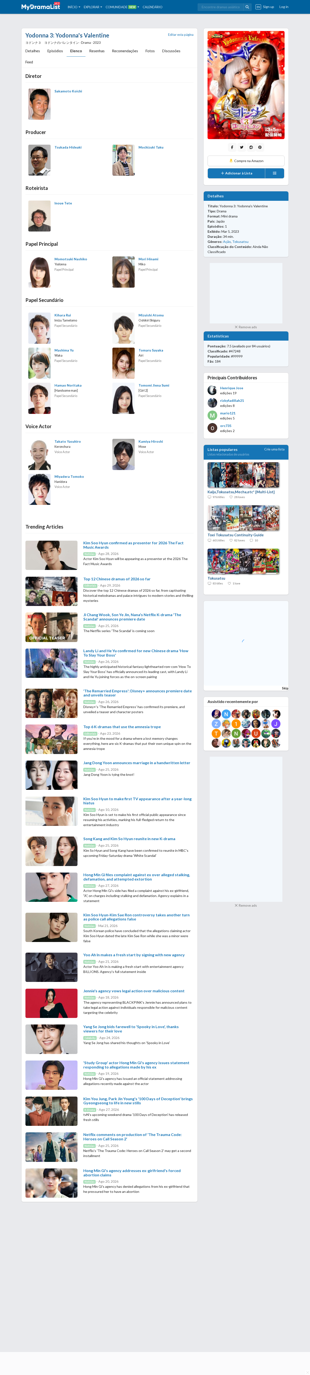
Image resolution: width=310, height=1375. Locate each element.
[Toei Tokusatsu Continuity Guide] (241, 518)
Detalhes (32, 51)
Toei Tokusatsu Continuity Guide (236, 535)
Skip (285, 688)
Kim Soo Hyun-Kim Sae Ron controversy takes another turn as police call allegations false (136, 916)
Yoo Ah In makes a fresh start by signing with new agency (134, 954)
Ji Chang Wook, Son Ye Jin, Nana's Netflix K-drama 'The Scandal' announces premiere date (132, 616)
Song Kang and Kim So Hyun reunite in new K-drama (129, 838)
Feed (29, 62)
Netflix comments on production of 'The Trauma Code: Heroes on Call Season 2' (132, 1136)
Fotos (150, 51)
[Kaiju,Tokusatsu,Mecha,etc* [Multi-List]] (241, 475)
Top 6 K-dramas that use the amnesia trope (122, 726)
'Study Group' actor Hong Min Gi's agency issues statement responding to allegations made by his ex (136, 1064)
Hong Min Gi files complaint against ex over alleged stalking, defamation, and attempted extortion (136, 876)
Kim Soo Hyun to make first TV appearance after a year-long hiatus (137, 800)
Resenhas (97, 51)
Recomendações (125, 51)
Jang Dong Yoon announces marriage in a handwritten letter (136, 762)
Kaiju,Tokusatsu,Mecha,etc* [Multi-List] (241, 492)
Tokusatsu (240, 241)
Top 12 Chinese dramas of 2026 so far (117, 578)
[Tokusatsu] (241, 561)
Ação (227, 241)
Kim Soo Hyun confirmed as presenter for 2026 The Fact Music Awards (133, 544)
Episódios (55, 51)
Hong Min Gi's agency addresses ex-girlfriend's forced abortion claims (132, 1172)
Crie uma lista (274, 449)
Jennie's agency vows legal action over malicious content (134, 990)
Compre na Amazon (248, 161)
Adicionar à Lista (238, 173)
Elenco (76, 51)
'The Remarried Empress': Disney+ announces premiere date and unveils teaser (137, 692)
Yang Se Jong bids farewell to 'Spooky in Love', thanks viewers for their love (131, 1028)
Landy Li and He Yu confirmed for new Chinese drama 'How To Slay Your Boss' (135, 652)
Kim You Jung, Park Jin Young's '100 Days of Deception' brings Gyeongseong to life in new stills (138, 1100)
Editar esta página (181, 35)
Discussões (171, 51)
